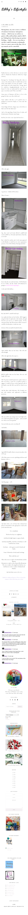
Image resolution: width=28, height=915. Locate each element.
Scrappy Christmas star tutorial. (14, 750)
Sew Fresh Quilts (10, 893)
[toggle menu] (1, 1)
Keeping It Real (10, 892)
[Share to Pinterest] (13, 594)
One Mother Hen (10, 886)
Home (14, 904)
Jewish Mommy (10, 890)
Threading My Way (11, 885)
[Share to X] (9, 594)
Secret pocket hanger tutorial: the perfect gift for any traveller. (14, 765)
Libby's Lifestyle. (11, 906)
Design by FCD (20, 906)
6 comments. (14, 597)
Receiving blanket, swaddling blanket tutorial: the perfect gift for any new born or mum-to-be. (14, 736)
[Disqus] (14, 647)
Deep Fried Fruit (10, 888)
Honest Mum (10, 895)
